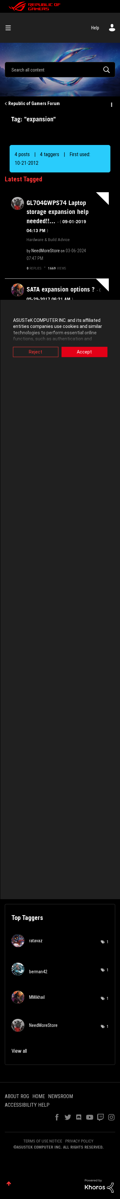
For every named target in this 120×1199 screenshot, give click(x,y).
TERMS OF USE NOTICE (42, 1141)
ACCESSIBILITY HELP (27, 1105)
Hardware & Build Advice (48, 239)
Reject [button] (35, 351)
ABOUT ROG (17, 1096)
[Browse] (10, 28)
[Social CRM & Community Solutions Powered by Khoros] (99, 1185)
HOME (38, 1096)
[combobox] (60, 69)
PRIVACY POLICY (79, 1141)
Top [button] (9, 1183)
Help (95, 27)
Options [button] (111, 104)
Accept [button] (84, 351)
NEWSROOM (60, 1096)
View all (19, 1051)
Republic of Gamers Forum (34, 103)
